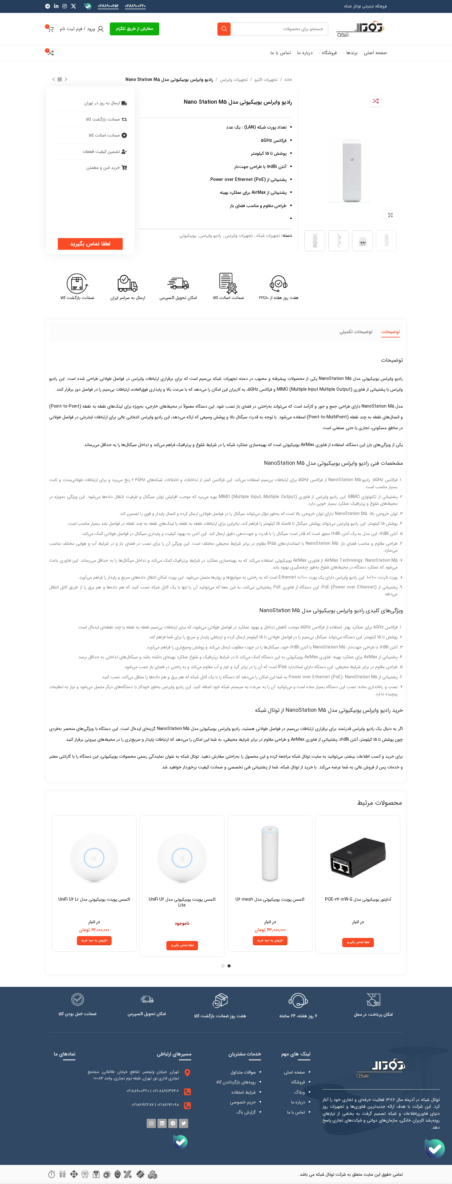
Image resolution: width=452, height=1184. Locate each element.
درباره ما (298, 1102)
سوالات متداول (243, 1072)
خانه (288, 79)
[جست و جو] (224, 29)
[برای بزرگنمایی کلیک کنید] (390, 215)
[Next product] (53, 80)
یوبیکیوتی (187, 235)
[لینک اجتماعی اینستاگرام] (65, 6)
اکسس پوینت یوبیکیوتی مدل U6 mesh (270, 899)
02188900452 (108, 6)
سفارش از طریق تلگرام (134, 29)
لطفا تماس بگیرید (90, 244)
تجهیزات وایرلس (234, 79)
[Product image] (358, 858)
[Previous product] (66, 80)
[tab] (391, 332)
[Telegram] (172, 1123)
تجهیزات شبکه (268, 235)
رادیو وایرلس (210, 235)
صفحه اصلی (294, 1072)
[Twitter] (183, 1123)
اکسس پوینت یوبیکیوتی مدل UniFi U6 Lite (182, 902)
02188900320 (135, 6)
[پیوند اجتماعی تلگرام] (47, 6)
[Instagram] (151, 1123)
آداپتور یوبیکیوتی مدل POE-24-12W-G (358, 899)
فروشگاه (298, 1082)
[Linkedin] (162, 1123)
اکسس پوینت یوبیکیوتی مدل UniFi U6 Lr (94, 899)
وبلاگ (299, 1092)
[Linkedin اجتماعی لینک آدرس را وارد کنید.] (56, 6)
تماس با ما (296, 1112)
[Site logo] (361, 28)
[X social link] (73, 6)
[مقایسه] (375, 100)
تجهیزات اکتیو (266, 79)
